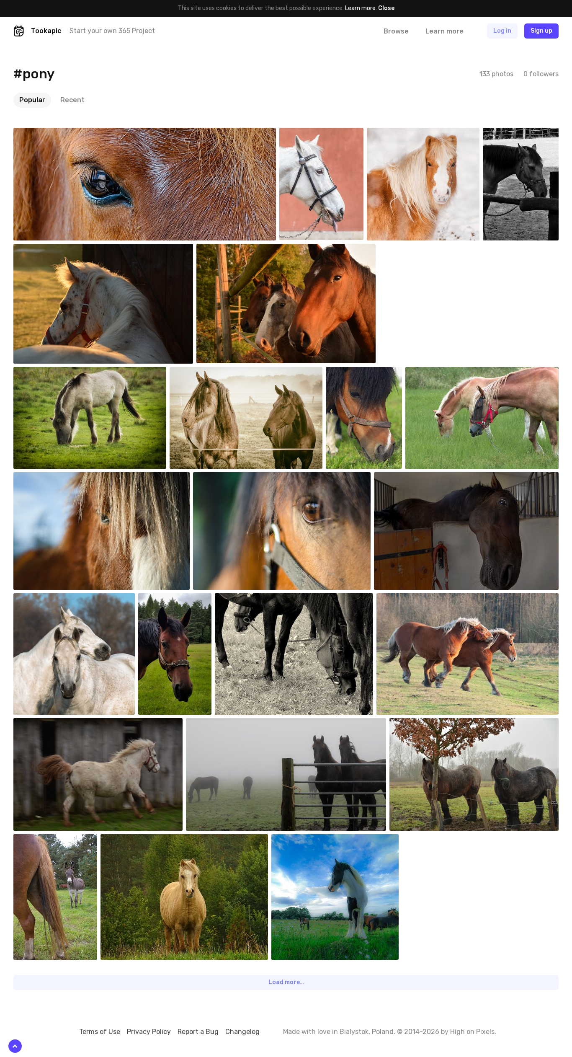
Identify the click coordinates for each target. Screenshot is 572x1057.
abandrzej (407, 478)
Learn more (360, 8)
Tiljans (214, 724)
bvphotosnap (404, 134)
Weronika (132, 840)
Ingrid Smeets (51, 250)
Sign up (541, 30)
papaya (512, 134)
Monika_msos (51, 840)
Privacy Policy (149, 1032)
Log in (502, 30)
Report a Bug (198, 1032)
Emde (298, 840)
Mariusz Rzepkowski (451, 373)
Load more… (286, 982)
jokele (197, 373)
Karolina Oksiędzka (237, 478)
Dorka (242, 599)
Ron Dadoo (47, 134)
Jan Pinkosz (48, 599)
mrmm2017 (360, 373)
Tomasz (168, 599)
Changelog (242, 1032)
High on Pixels (472, 1032)
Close (386, 8)
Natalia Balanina (53, 478)
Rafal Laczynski (319, 134)
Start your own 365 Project (112, 31)
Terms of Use (99, 1032)
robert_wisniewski (421, 599)
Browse (396, 31)
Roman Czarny (417, 250)
